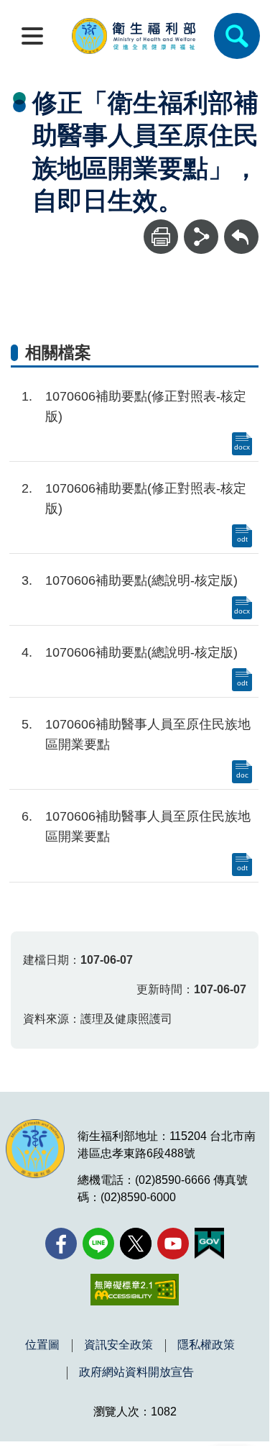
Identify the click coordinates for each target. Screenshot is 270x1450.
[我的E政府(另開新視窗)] (209, 1243)
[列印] (161, 236)
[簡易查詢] (237, 36)
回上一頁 (241, 226)
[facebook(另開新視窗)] (61, 1243)
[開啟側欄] (32, 36)
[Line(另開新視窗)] (98, 1243)
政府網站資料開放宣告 (136, 1372)
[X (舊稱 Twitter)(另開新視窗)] (136, 1243)
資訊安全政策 (118, 1345)
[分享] (201, 236)
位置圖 (42, 1345)
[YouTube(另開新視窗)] (173, 1243)
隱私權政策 (206, 1345)
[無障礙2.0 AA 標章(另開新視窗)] (134, 1289)
